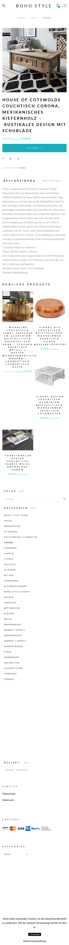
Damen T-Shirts (14, 630)
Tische (46, 18)
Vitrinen (10, 570)
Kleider (9, 614)
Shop (34, 18)
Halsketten (12, 663)
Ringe (8, 652)
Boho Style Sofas (16, 515)
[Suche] (64, 499)
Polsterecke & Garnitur (21, 537)
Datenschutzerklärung (34, 941)
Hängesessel (12, 526)
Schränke (10, 548)
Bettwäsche (12, 608)
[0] (57, 5)
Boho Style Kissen (16, 592)
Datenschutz (8, 794)
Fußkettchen (13, 668)
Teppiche (10, 603)
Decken (9, 597)
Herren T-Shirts (15, 641)
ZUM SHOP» (18, 311)
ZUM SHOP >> (34, 148)
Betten (8, 575)
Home (22, 18)
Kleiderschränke (15, 586)
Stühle (8, 559)
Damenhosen (12, 625)
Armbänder (11, 657)
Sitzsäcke (10, 532)
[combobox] (15, 854)
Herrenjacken (13, 646)
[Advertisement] (34, 721)
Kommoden (11, 581)
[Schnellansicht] (25, 304)
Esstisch (10, 564)
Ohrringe (10, 674)
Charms (9, 679)
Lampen (9, 553)
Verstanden (34, 934)
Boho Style (9, 770)
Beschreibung (20, 181)
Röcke (8, 619)
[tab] (21, 181)
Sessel (8, 521)
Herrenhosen (13, 635)
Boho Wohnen (22, 770)
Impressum (8, 800)
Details (52, 181)
